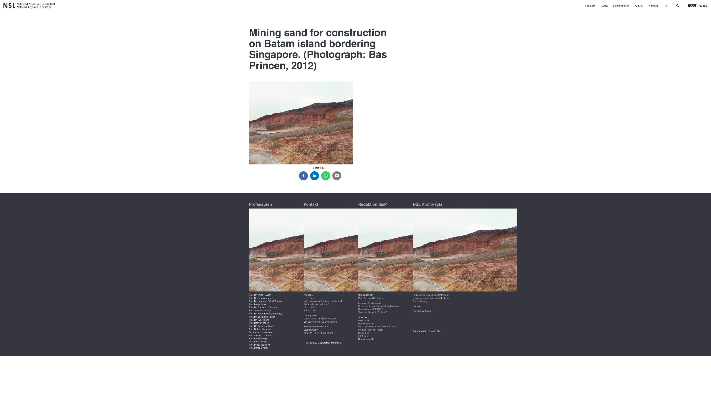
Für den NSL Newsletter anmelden (323, 342)
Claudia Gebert (311, 329)
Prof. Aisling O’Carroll (260, 335)
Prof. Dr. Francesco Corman (263, 307)
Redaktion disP (366, 339)
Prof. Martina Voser (258, 347)
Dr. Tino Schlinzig (258, 341)
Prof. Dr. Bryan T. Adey (260, 294)
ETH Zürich (695, 5)
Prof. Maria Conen (258, 304)
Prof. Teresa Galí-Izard (260, 310)
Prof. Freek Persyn (258, 338)
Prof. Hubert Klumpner (260, 329)
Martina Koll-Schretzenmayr (385, 306)
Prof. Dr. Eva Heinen (259, 319)
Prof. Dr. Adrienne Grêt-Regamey (265, 313)
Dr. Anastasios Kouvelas (261, 332)
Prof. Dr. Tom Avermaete (261, 297)
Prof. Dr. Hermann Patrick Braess (265, 301)
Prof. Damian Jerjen (259, 322)
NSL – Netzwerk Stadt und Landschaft (30, 5)
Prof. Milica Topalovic (259, 344)
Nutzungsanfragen (422, 310)
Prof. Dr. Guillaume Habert (262, 316)
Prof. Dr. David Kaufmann (261, 325)
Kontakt (416, 306)
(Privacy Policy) (427, 330)
